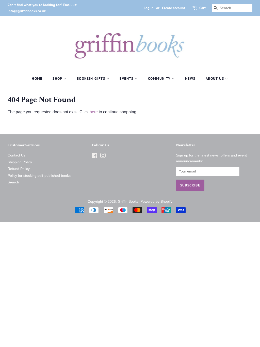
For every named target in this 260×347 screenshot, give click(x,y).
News (190, 78)
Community (160, 78)
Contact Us (16, 155)
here (94, 112)
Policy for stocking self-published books (39, 176)
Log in (149, 8)
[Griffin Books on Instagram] (103, 157)
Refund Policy (19, 169)
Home (37, 78)
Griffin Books (128, 201)
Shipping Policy (20, 162)
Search (13, 182)
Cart (202, 8)
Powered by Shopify (156, 201)
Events (127, 78)
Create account (173, 8)
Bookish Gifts (92, 78)
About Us (215, 78)
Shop (58, 78)
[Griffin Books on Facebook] (95, 157)
